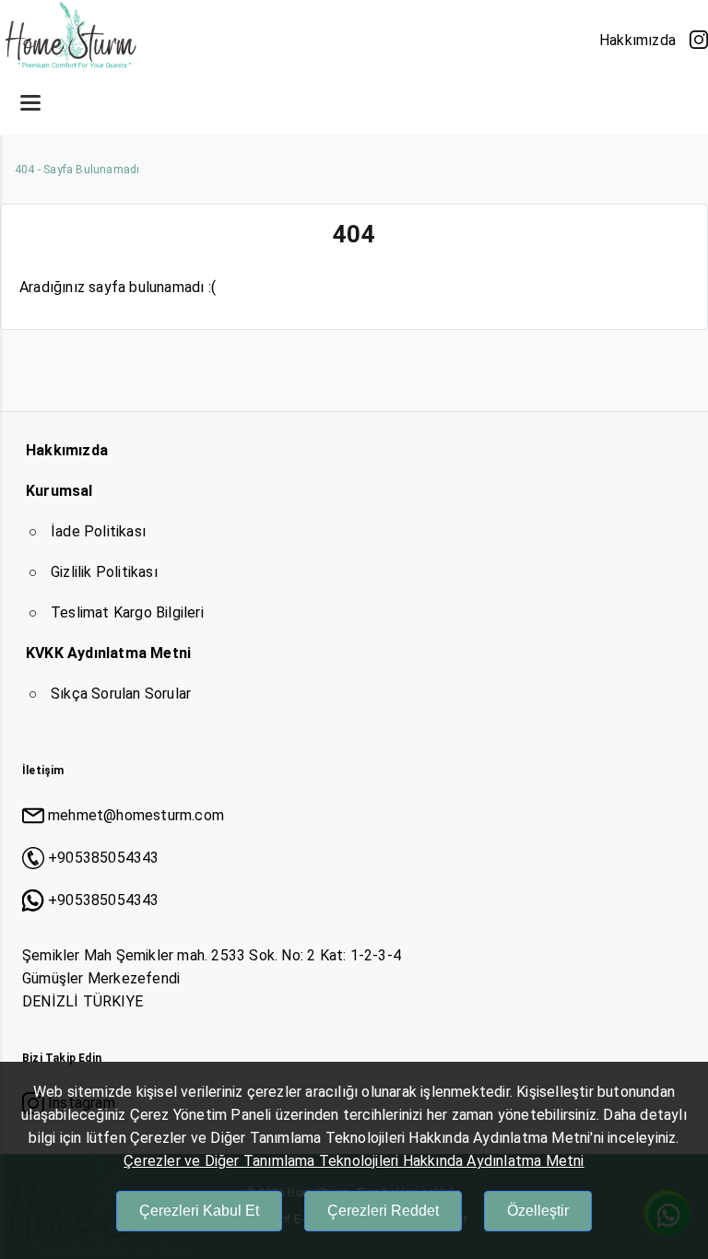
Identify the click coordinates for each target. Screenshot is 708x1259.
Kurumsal (59, 491)
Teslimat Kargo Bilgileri (127, 612)
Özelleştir (538, 1210)
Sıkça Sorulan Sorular (121, 693)
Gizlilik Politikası (104, 572)
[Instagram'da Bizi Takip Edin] (699, 39)
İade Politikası (98, 531)
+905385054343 (103, 857)
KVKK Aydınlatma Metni (108, 653)
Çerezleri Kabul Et (199, 1210)
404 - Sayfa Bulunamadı (77, 169)
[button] (30, 102)
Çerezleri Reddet (383, 1210)
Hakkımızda (637, 40)
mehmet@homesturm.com (136, 815)
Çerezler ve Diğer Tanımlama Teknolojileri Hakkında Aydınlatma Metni (354, 1161)
